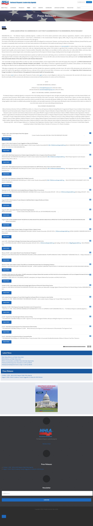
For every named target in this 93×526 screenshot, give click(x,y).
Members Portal (46, 444)
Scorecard (49, 7)
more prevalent (65, 46)
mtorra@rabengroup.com (46, 87)
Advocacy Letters (59, 7)
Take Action (70, 7)
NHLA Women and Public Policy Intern (11, 359)
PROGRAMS (21, 7)
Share (3, 27)
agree (41, 75)
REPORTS (40, 7)
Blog (34, 7)
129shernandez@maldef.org (68, 192)
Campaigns (13, 7)
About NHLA (4, 7)
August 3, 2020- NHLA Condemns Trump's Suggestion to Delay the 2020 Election (22, 377)
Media (28, 7)
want (12, 75)
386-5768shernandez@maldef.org (56, 145)
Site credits (55, 509)
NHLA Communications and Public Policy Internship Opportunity (18, 361)
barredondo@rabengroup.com (47, 89)
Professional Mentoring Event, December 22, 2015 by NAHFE (17, 362)
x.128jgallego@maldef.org (74, 243)
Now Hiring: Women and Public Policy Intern (13, 357)
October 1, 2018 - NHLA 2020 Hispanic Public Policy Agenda (17, 375)
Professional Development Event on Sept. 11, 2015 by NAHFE (17, 364)
